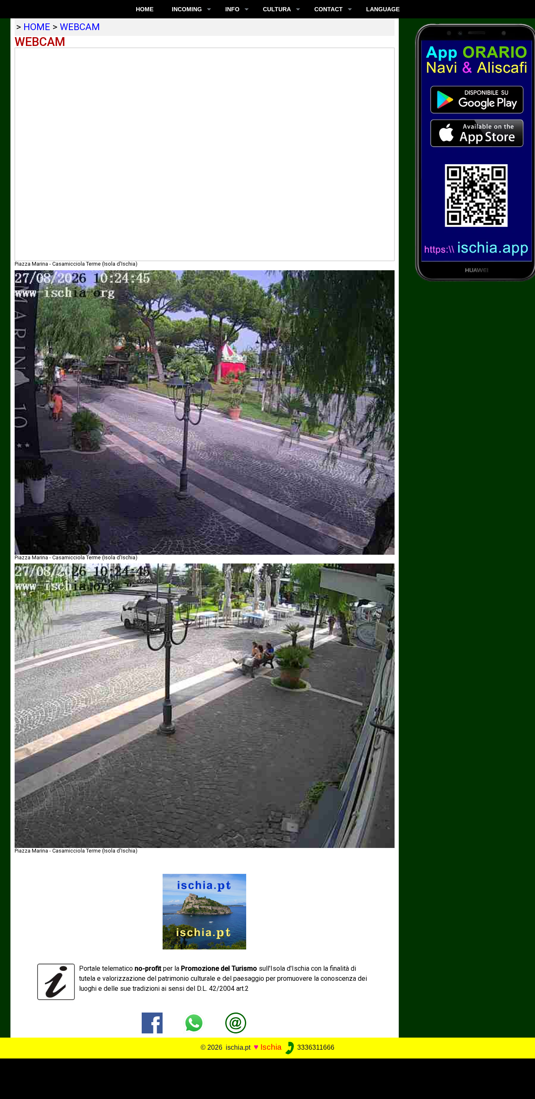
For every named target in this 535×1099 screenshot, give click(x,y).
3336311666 (315, 1047)
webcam (80, 26)
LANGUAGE (383, 9)
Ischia (271, 1047)
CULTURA (277, 9)
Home (144, 9)
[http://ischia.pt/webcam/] (235, 1022)
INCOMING (187, 9)
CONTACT (328, 9)
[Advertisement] (262, 1077)
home (36, 26)
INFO (232, 9)
